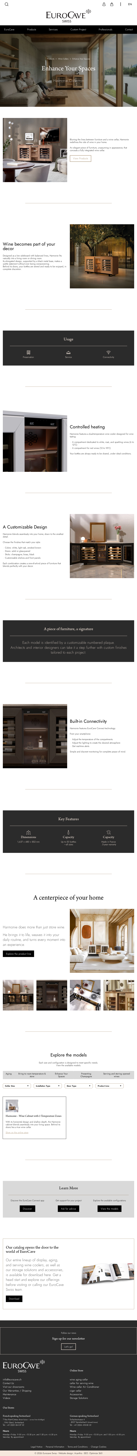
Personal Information (55, 1446)
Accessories (76, 1394)
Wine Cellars (63, 58)
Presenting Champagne (86, 1075)
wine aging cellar (79, 1379)
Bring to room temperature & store (32, 1075)
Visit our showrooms (13, 1387)
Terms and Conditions (78, 1446)
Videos (6, 1398)
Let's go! (68, 1347)
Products (50, 58)
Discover (27, 1209)
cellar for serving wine (81, 1383)
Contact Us (8, 1383)
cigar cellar (75, 1391)
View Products (80, 158)
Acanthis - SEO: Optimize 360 (88, 1453)
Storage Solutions (79, 1398)
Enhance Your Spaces (61, 1075)
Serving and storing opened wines (116, 1075)
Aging (9, 1073)
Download (14, 1299)
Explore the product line (18, 954)
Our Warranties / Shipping (17, 1391)
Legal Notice (36, 1446)
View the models (109, 1209)
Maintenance (9, 1394)
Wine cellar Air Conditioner (84, 1387)
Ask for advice (68, 1209)
